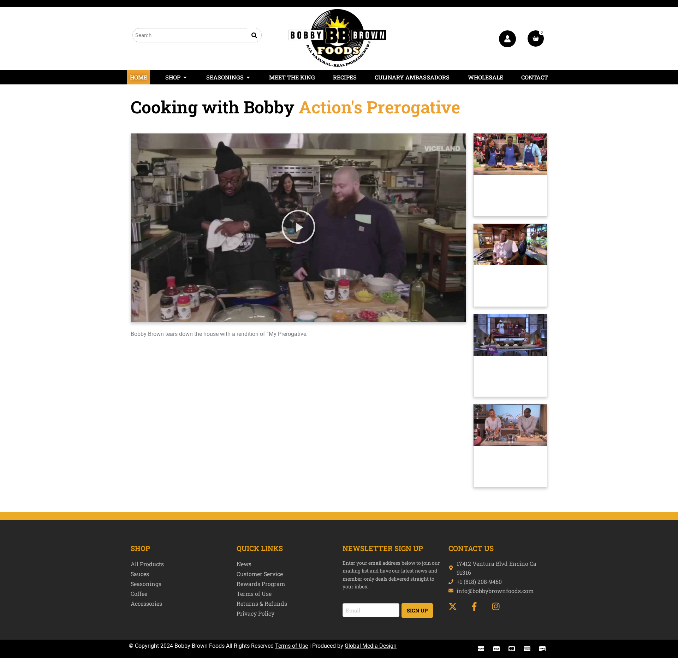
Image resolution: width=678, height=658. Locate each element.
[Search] (254, 35)
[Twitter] (455, 606)
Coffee (139, 593)
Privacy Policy (255, 613)
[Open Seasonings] (248, 77)
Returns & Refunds (262, 603)
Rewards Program (261, 583)
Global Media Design (371, 645)
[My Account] (507, 38)
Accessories (146, 603)
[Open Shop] (185, 77)
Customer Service (260, 573)
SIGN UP (417, 610)
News (244, 564)
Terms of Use (254, 593)
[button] (298, 228)
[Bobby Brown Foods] (337, 38)
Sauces (140, 573)
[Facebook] (477, 606)
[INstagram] (499, 606)
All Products (147, 564)
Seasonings (146, 583)
